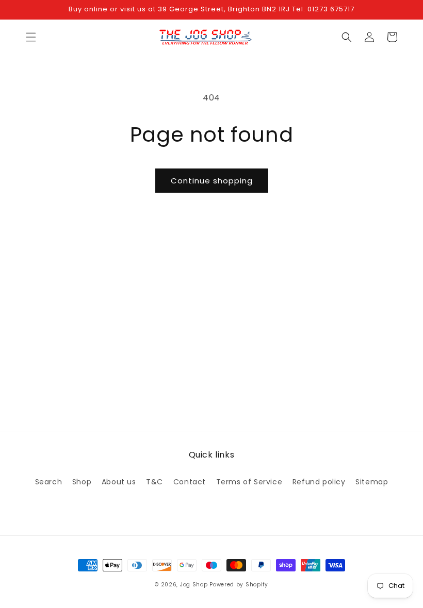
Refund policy (319, 482)
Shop (81, 482)
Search (48, 482)
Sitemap (371, 482)
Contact (189, 482)
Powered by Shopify (238, 584)
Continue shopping (212, 180)
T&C (154, 482)
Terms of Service (249, 482)
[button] (31, 37)
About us (119, 482)
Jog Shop (194, 584)
